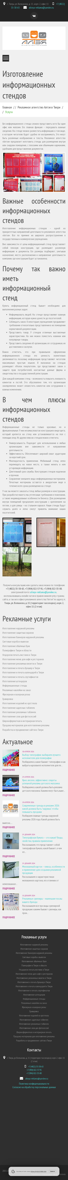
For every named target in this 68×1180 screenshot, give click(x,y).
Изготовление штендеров (14, 681)
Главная (7, 107)
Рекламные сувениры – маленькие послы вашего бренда (42, 900)
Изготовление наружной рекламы (18, 628)
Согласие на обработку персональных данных (34, 1087)
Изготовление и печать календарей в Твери (23, 672)
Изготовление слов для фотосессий (19, 716)
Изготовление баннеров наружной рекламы (23, 637)
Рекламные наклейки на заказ (16, 690)
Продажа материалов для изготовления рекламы (25, 725)
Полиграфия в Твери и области (16, 650)
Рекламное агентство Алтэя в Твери (39, 107)
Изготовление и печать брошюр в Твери (21, 668)
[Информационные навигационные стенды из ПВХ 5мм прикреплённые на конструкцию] (17, 561)
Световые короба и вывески (15, 641)
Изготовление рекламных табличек (19, 712)
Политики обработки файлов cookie (38, 1171)
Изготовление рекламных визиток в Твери (22, 663)
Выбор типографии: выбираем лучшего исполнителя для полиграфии (41, 756)
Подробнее (8, 769)
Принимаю (52, 1171)
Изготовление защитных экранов (18, 632)
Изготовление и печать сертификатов (20, 677)
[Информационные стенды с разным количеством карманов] (17, 532)
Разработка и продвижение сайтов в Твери (22, 729)
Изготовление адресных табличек (18, 707)
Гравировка (7, 699)
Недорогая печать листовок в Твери (19, 654)
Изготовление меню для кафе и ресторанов (23, 659)
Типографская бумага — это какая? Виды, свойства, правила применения (42, 839)
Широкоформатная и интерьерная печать (22, 721)
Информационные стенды (14, 685)
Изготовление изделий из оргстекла (19, 703)
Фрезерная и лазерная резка (16, 694)
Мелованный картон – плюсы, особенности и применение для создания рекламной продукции (43, 870)
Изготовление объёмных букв (16, 646)
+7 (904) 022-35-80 (34, 1073)
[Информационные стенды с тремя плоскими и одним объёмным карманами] (51, 532)
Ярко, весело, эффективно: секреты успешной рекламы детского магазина (41, 781)
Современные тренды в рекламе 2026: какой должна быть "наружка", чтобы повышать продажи (41, 808)
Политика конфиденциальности (34, 1083)
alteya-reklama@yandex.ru (41, 7)
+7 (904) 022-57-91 (34, 1069)
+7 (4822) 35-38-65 (35, 1066)
